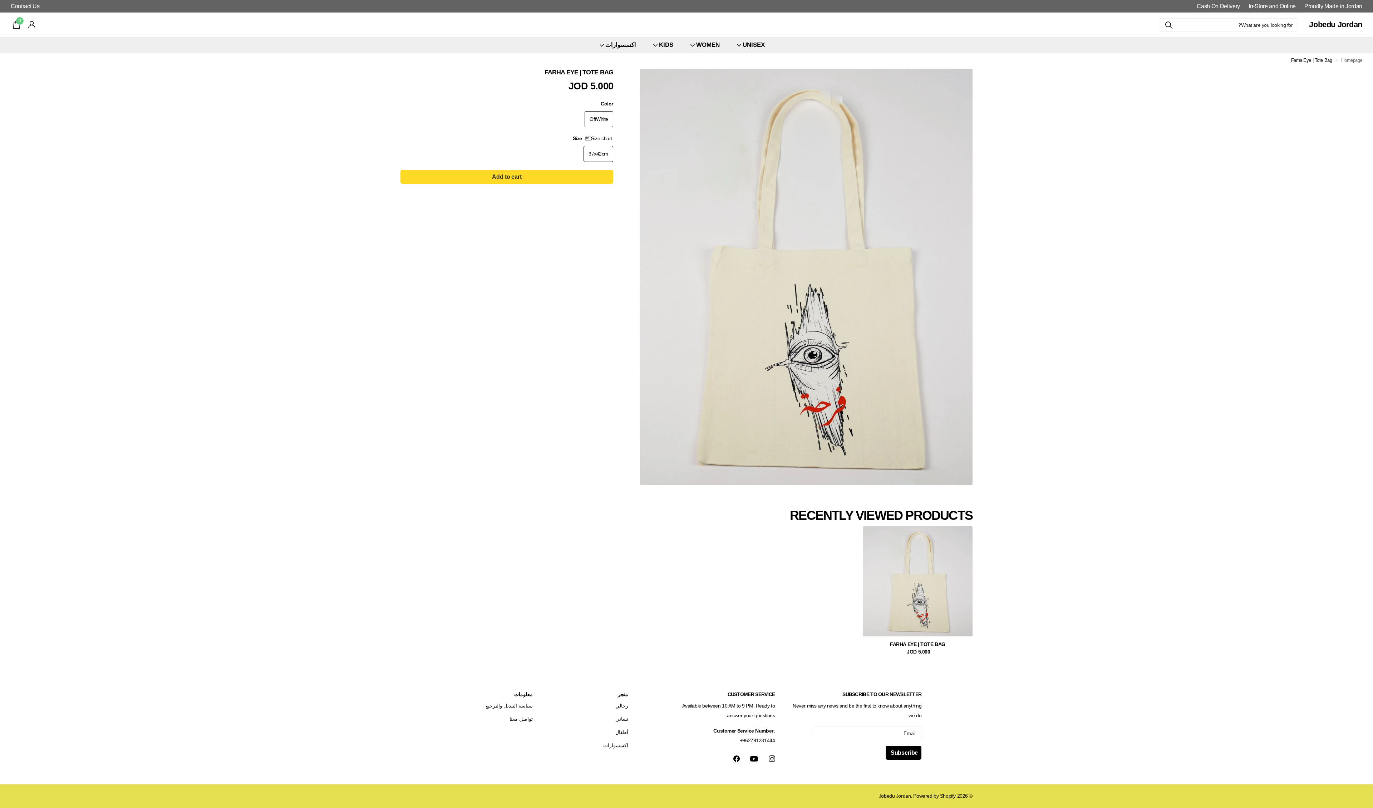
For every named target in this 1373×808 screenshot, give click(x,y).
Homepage (1351, 60)
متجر (623, 694)
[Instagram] (772, 758)
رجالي (621, 706)
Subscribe (903, 753)
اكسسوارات (615, 745)
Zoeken (1168, 25)
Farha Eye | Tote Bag (917, 644)
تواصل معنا (521, 719)
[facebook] (736, 758)
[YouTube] (754, 759)
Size (592, 138)
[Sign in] (32, 25)
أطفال (621, 732)
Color (607, 104)
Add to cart (506, 177)
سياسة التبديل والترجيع (509, 706)
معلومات (523, 694)
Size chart (601, 138)
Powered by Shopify (934, 796)
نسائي (621, 719)
